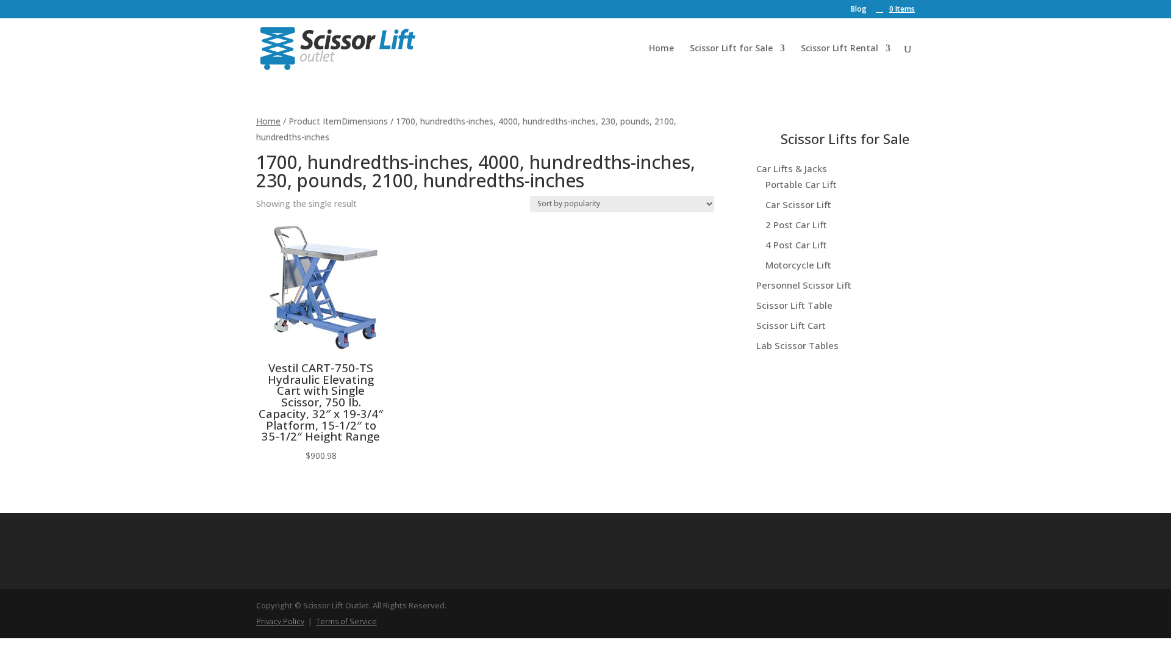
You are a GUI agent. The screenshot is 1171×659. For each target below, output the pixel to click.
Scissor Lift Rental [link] (839, 49)
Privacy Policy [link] (280, 621)
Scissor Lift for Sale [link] (731, 49)
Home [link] (661, 49)
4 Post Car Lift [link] (796, 245)
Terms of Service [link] (346, 621)
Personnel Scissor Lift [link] (803, 285)
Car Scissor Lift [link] (798, 204)
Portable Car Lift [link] (801, 184)
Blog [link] (859, 9)
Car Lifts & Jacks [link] (791, 168)
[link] (895, 9)
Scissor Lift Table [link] (794, 305)
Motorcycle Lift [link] (798, 265)
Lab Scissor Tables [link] (797, 345)
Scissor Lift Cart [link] (791, 325)
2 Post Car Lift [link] (796, 224)
